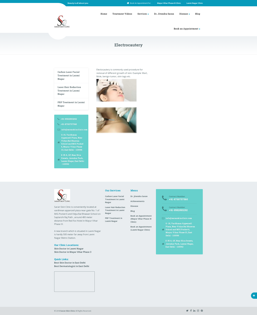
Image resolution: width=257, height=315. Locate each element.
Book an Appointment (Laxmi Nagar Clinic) (141, 228)
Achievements (137, 201)
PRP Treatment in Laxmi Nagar (71, 104)
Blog (197, 13)
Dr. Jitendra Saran (164, 13)
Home (104, 13)
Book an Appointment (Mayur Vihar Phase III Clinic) (141, 219)
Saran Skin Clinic (67, 311)
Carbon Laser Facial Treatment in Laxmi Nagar (69, 75)
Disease (183, 13)
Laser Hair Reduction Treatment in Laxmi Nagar (69, 90)
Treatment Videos (122, 13)
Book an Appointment (186, 28)
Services (142, 13)
